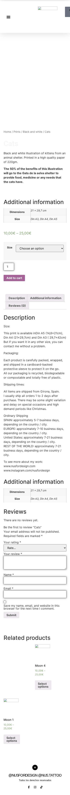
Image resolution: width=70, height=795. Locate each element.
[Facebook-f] (28, 787)
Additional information (45, 298)
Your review (13, 553)
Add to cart (14, 278)
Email (8, 588)
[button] (8, 17)
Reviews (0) (17, 305)
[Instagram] (35, 787)
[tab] (17, 298)
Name (9, 574)
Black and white (32, 131)
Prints (16, 131)
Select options (43, 685)
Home (7, 131)
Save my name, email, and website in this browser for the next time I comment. (31, 607)
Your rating (12, 542)
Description (17, 298)
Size (9, 247)
